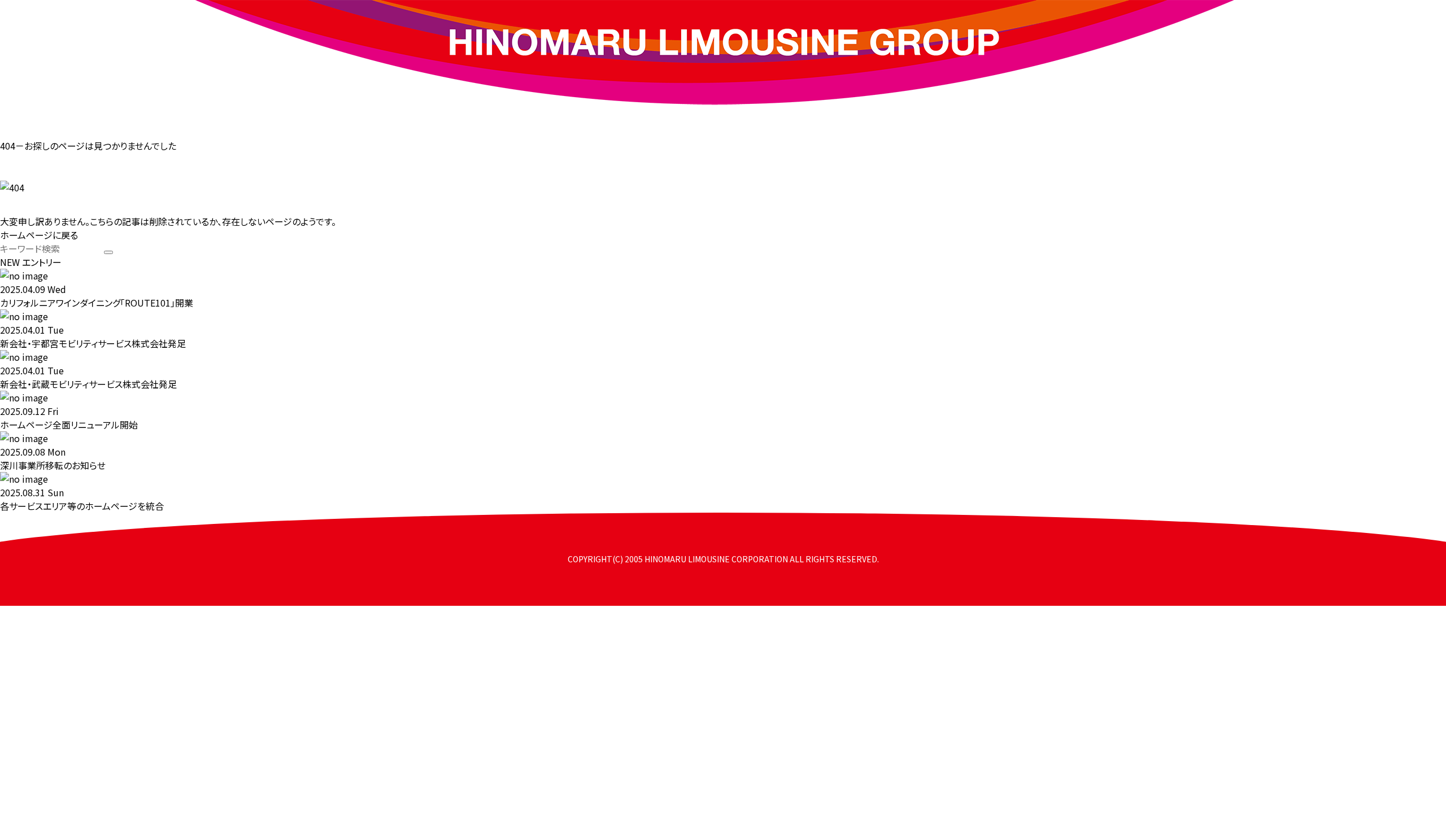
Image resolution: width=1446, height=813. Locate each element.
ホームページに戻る (39, 235)
